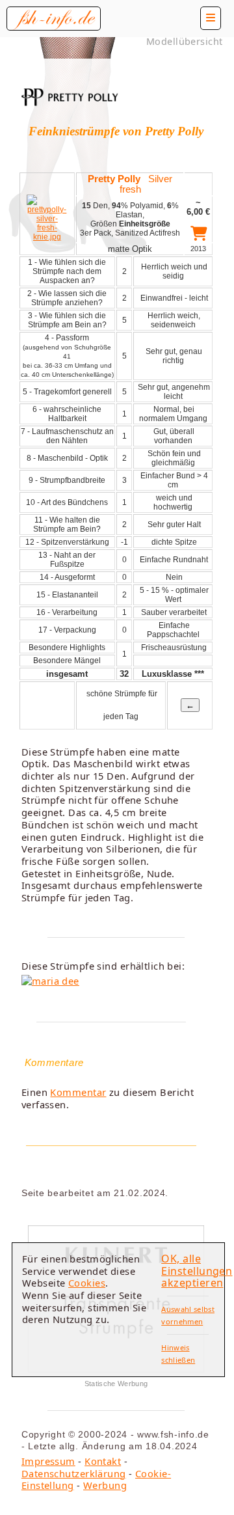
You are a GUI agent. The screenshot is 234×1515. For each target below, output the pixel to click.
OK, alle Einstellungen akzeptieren (196, 1270)
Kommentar (78, 1092)
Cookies (86, 1282)
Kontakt (102, 1460)
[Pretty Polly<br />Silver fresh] (47, 236)
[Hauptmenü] (210, 18)
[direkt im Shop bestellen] (198, 236)
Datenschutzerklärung (73, 1473)
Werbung (105, 1485)
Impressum (48, 1460)
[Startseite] (53, 19)
